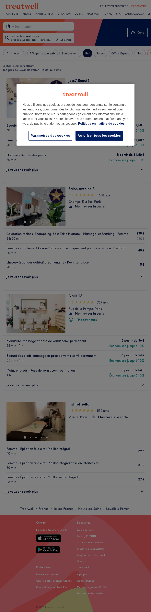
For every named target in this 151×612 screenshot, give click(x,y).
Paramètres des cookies (50, 135)
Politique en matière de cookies (101, 123)
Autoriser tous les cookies (99, 135)
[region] (75, 115)
